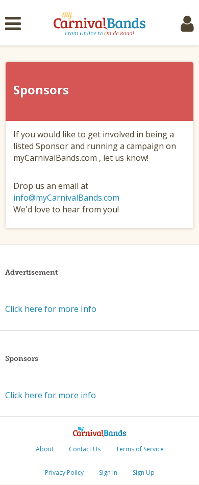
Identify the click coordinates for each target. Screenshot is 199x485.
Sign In (108, 472)
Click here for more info (50, 395)
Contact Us (85, 449)
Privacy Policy (64, 472)
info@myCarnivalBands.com (66, 197)
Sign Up (144, 472)
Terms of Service (140, 449)
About (45, 449)
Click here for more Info (50, 308)
